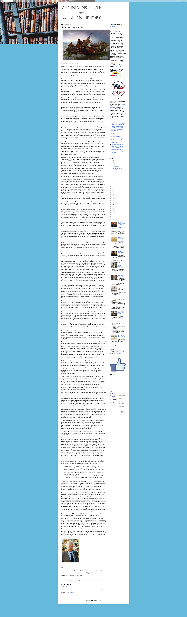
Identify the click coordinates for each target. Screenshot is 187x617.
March (114, 180)
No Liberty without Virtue (121, 287)
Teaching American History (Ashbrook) (117, 151)
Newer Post (64, 589)
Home (84, 589)
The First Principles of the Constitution (116, 140)
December (115, 166)
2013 (113, 206)
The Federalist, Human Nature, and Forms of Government (121, 264)
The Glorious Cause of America (117, 168)
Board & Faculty (113, 26)
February (115, 182)
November (115, 172)
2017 (113, 198)
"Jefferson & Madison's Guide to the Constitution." (117, 106)
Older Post (103, 589)
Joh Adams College (115, 142)
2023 (113, 186)
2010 (113, 212)
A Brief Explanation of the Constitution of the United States (118, 129)
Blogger (99, 600)
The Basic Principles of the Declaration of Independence (117, 126)
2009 (113, 214)
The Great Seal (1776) (120, 300)
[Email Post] (79, 580)
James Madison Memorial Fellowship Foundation (116, 154)
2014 (113, 204)
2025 (113, 162)
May (114, 178)
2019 (113, 194)
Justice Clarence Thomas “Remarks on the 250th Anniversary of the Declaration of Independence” (118, 225)
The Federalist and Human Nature (121, 324)
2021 (113, 190)
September (115, 174)
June (114, 176)
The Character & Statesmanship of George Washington (118, 135)
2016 (113, 200)
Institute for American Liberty (117, 144)
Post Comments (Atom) (72, 592)
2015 (113, 202)
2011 (113, 210)
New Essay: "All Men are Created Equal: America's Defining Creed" (118, 124)
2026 (113, 160)
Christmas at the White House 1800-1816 (121, 336)
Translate (120, 353)
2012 (113, 208)
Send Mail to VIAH (117, 66)
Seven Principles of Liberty (117, 138)
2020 (113, 192)
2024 (113, 164)
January (114, 184)
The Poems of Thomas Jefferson (121, 276)
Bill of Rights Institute (116, 149)
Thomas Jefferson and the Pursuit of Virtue (118, 132)
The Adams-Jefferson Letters (120, 252)
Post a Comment (66, 586)
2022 (113, 188)
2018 (113, 196)
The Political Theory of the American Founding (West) (117, 147)
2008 (113, 216)
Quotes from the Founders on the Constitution (120, 312)
